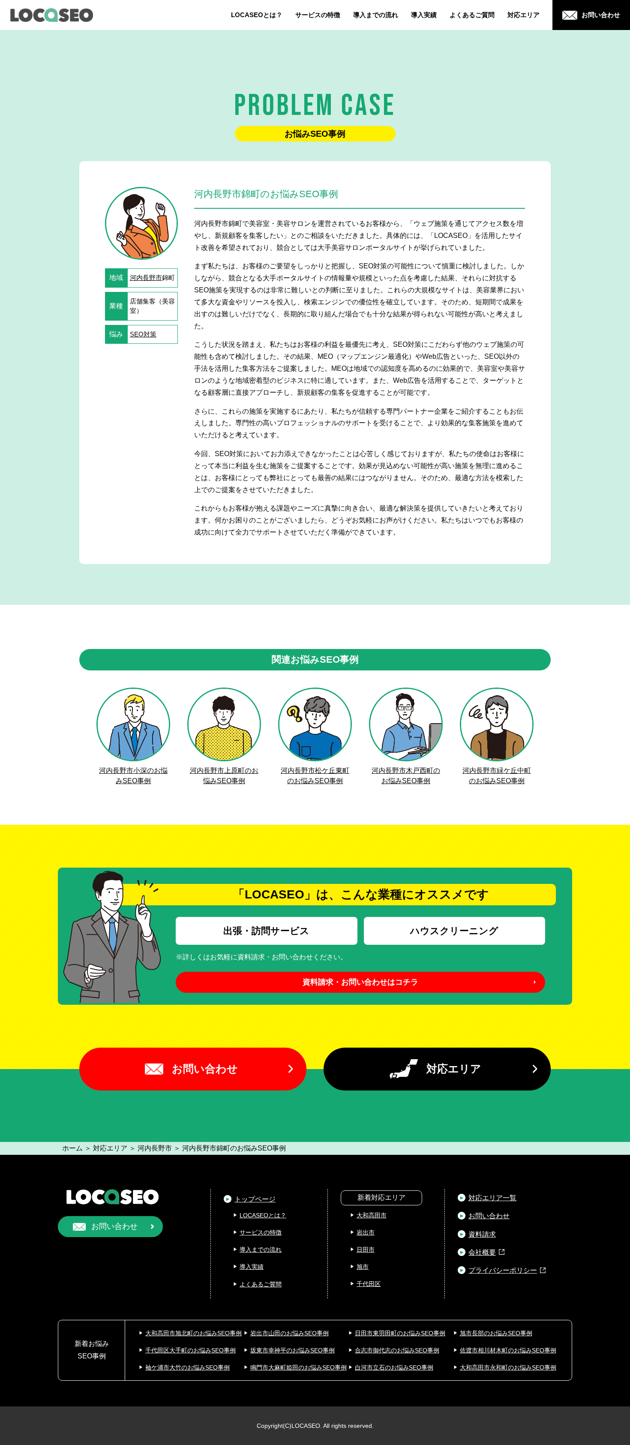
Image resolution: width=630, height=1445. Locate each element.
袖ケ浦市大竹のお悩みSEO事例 (187, 1367)
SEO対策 (143, 334)
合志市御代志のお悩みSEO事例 (397, 1350)
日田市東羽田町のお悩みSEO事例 (400, 1333)
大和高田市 (372, 1215)
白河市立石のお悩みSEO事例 (394, 1367)
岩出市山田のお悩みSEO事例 (289, 1333)
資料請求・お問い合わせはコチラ (360, 982)
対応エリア (523, 14)
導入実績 (424, 14)
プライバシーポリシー (502, 1270)
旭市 (363, 1266)
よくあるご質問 (472, 14)
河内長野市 (146, 277)
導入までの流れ (375, 14)
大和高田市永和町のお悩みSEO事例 (508, 1367)
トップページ (255, 1199)
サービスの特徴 (317, 14)
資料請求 (482, 1234)
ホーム (72, 1148)
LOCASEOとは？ (256, 14)
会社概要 (482, 1252)
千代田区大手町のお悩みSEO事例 (190, 1350)
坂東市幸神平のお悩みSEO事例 (292, 1350)
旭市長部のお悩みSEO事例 (496, 1333)
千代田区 (369, 1283)
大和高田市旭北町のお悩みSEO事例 (193, 1333)
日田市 (366, 1249)
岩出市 (366, 1232)
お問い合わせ (205, 1069)
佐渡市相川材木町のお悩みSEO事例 (508, 1350)
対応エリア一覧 (492, 1198)
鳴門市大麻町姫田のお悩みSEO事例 (298, 1367)
